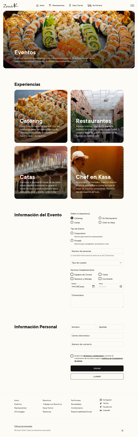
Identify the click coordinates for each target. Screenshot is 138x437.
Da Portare (97, 5)
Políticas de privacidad (23, 426)
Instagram (107, 399)
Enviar (97, 368)
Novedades (76, 404)
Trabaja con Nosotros (52, 404)
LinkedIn (106, 410)
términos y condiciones (93, 356)
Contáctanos (77, 408)
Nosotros (47, 400)
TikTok (105, 403)
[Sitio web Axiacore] (122, 430)
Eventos (18, 404)
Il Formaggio (19, 411)
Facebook (107, 406)
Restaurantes (58, 5)
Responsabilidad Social (81, 411)
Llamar (97, 376)
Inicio (42, 5)
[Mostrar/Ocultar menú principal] (132, 5)
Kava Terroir (78, 5)
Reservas (47, 411)
